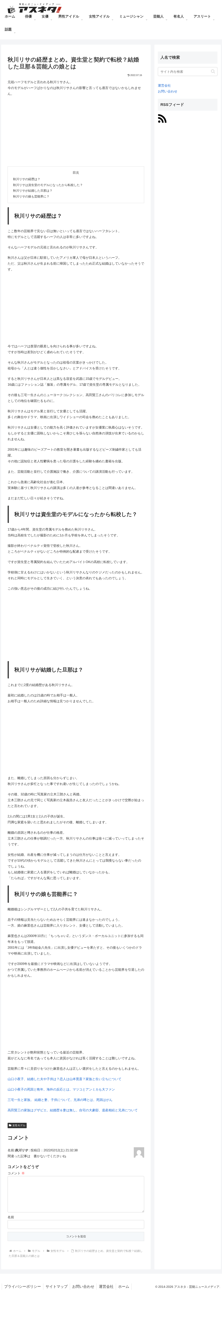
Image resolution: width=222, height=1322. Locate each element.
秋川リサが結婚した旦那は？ (32, 190)
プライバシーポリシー (22, 1287)
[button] (213, 71)
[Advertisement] (76, 131)
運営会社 (164, 85)
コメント (16, 1173)
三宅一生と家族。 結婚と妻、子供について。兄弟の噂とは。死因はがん (60, 1100)
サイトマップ (57, 1287)
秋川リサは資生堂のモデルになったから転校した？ (48, 185)
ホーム (123, 1287)
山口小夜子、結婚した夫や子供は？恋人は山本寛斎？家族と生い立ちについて (64, 1079)
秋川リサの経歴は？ (26, 179)
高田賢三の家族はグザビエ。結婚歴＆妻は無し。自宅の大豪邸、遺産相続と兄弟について (73, 1110)
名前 (11, 1217)
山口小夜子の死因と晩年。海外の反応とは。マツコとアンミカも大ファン (61, 1089)
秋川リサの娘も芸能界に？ (31, 196)
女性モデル (18, 1125)
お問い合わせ (167, 91)
